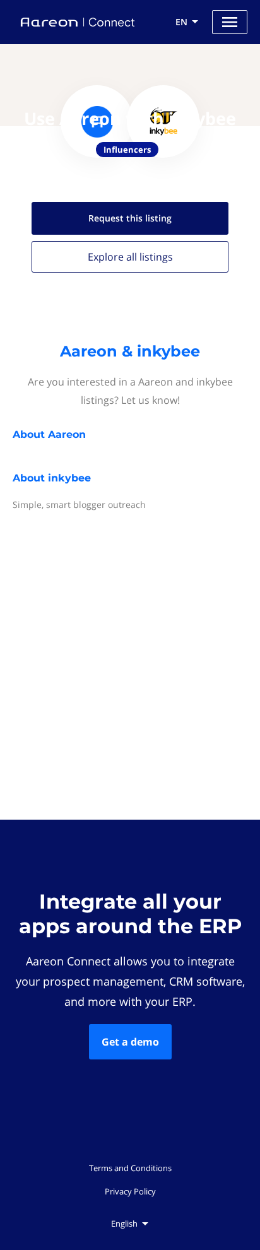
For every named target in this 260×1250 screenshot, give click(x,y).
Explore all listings (130, 257)
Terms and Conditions (130, 1168)
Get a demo (130, 1042)
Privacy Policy (130, 1191)
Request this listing (130, 218)
